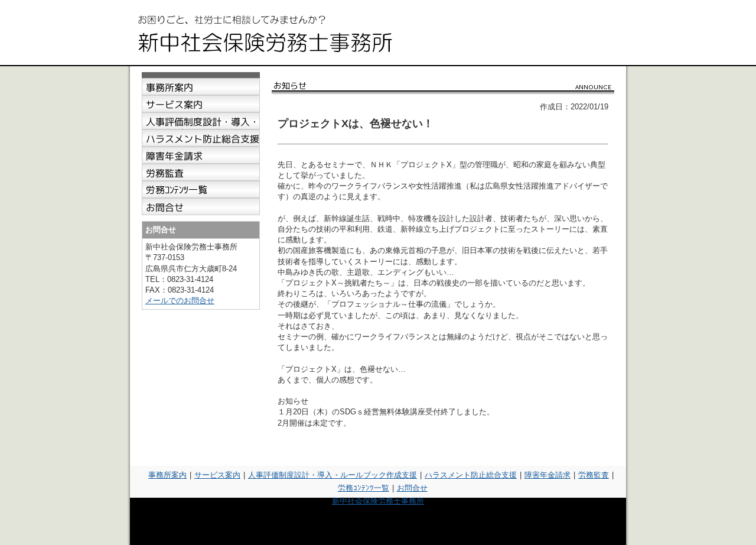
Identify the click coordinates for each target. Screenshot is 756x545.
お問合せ (412, 488)
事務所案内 (167, 475)
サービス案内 (217, 475)
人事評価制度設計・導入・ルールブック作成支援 (332, 475)
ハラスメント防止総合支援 (471, 475)
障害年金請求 (547, 475)
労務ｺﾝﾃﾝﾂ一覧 (363, 488)
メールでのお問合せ (179, 300)
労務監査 (593, 475)
